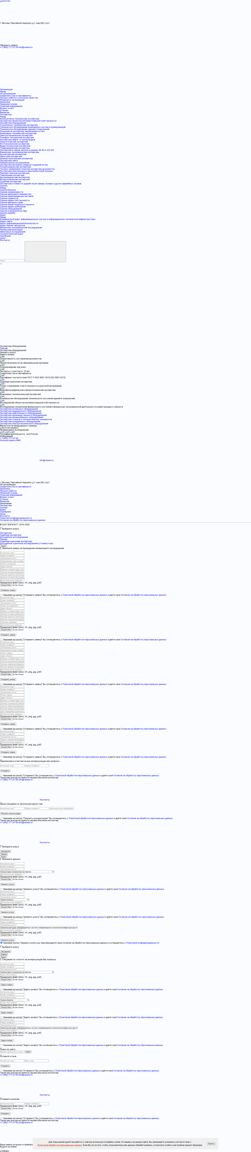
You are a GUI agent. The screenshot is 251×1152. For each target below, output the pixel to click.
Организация (6, 89)
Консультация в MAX (10, 440)
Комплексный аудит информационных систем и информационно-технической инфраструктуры (47, 219)
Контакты (5, 240)
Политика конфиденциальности (16, 518)
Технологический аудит (11, 234)
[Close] (1, 527)
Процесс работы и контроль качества (19, 98)
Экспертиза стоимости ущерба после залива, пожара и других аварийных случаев (40, 183)
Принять (211, 1144)
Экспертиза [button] (6, 533)
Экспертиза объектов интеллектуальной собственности (28, 121)
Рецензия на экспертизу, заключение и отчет (22, 131)
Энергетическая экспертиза (14, 142)
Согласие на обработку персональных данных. (144, 595)
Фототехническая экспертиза (14, 144)
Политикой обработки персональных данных (59, 1145)
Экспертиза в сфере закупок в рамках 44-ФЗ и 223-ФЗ (27, 150)
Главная (4, 348)
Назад (3, 91)
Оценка (3, 185)
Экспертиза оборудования (13, 123)
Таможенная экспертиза (12, 175)
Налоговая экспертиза (11, 156)
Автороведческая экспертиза (15, 177)
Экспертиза (6, 114)
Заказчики (5, 102)
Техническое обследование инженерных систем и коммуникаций (32, 127)
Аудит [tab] (3, 546)
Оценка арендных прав (11, 202)
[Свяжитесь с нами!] (99, 344)
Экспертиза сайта (9, 160)
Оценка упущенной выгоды (13, 211)
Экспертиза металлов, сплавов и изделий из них (24, 165)
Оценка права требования (13, 206)
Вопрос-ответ (7, 108)
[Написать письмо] (59, 344)
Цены (3, 238)
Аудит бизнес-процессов (12, 225)
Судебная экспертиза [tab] (10, 535)
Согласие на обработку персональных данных (22, 520)
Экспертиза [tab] (5, 851)
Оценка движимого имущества (15, 194)
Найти (28, 1052)
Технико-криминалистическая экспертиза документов (27, 169)
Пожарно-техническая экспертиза (17, 137)
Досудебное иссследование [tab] (14, 537)
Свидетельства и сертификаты (15, 95)
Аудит (3, 215)
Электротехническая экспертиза (16, 135)
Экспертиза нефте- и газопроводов (17, 139)
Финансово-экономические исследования (21, 227)
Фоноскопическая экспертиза (15, 179)
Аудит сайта (6, 221)
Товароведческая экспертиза (15, 148)
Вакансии (4, 112)
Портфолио (5, 236)
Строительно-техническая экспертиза (19, 125)
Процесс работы (8, 491)
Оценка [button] (3, 539)
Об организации (8, 93)
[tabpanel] (125, 573)
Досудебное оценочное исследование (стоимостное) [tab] (26, 543)
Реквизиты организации (12, 100)
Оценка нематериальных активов (16, 196)
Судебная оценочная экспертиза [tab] (16, 541)
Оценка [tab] (4, 854)
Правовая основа (8, 104)
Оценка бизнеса (8, 190)
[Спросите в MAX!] (20, 344)
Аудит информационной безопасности (19, 223)
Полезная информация (11, 106)
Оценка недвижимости (11, 192)
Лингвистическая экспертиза (14, 173)
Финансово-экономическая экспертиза (19, 152)
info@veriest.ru (26, 47)
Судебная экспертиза (10, 181)
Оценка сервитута (9, 198)
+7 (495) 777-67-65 (9, 47)
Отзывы (4, 110)
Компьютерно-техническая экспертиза (19, 118)
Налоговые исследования (12, 232)
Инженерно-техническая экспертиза (18, 133)
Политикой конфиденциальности (142, 943)
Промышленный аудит (11, 229)
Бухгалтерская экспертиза (13, 154)
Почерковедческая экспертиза (15, 167)
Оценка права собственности (15, 200)
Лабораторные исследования (14, 162)
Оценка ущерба (7, 213)
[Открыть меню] (1, 263)
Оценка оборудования (11, 209)
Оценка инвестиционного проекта (17, 204)
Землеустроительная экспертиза (16, 158)
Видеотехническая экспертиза (15, 146)
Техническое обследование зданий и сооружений (24, 129)
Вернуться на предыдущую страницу (18, 425)
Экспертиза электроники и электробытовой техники (26, 171)
